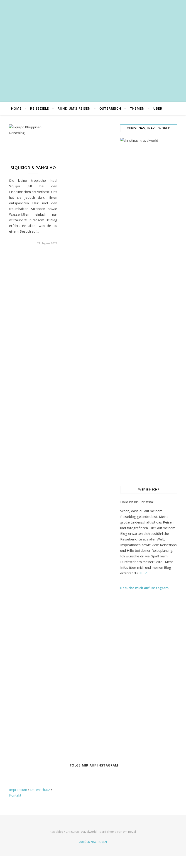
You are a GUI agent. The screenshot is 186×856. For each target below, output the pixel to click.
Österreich (110, 108)
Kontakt (15, 795)
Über (157, 108)
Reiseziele (39, 108)
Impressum (18, 789)
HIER (143, 573)
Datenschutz (40, 789)
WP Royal (129, 832)
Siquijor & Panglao (33, 168)
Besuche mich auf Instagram (144, 587)
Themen (137, 108)
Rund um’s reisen (74, 108)
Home (16, 108)
